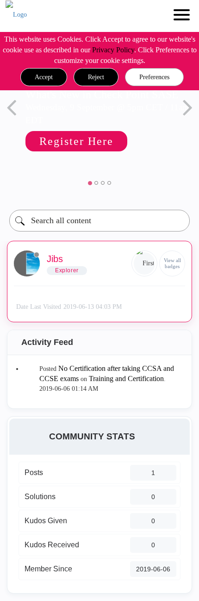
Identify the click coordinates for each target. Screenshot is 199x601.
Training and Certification (126, 378)
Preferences (154, 77)
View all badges (172, 263)
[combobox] (99, 221)
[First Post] (144, 263)
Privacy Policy (113, 50)
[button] (43, 77)
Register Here (76, 141)
